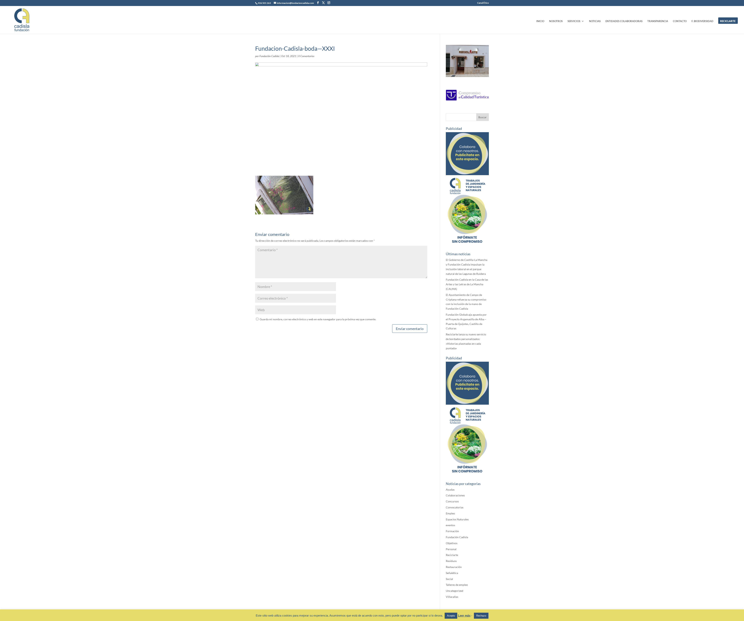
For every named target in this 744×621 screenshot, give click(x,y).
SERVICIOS (573, 21)
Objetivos (451, 543)
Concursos (452, 501)
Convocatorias (454, 507)
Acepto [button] (451, 615)
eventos (450, 525)
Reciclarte (452, 555)
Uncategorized (454, 590)
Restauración (454, 567)
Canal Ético (483, 3)
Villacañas (452, 596)
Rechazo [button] (481, 615)
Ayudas (450, 489)
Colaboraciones (455, 495)
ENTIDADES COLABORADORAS (623, 21)
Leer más (464, 615)
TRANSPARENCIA (657, 21)
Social (449, 579)
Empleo (450, 513)
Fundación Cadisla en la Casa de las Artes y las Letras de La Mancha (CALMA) (467, 284)
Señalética (452, 573)
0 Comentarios (306, 56)
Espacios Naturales (457, 519)
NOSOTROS (556, 21)
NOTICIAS (595, 21)
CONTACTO (680, 21)
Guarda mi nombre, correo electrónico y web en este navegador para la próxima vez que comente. (318, 319)
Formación (452, 531)
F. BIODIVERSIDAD (702, 21)
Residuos (451, 561)
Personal (451, 549)
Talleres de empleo (457, 584)
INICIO (540, 21)
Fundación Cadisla (269, 56)
